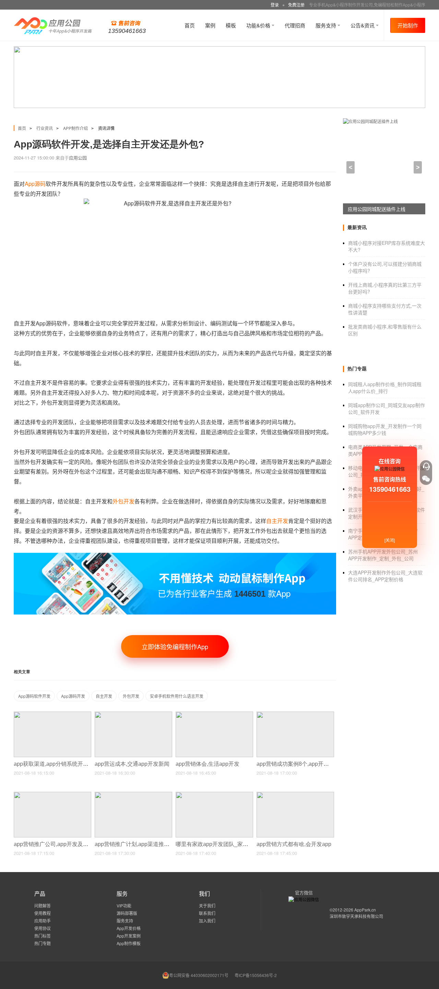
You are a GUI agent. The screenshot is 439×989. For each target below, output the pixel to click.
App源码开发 (73, 696)
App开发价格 (129, 928)
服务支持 (326, 25)
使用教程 (42, 913)
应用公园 (78, 157)
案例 (210, 25)
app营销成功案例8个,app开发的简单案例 (307, 764)
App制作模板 (129, 943)
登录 (275, 5)
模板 (231, 25)
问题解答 (42, 905)
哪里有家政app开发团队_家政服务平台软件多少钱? (239, 844)
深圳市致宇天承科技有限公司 (356, 916)
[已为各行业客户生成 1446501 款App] (175, 556)
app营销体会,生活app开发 (208, 764)
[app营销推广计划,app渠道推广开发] (133, 795)
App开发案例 (129, 936)
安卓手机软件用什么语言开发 (176, 696)
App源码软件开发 (34, 696)
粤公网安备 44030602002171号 (198, 975)
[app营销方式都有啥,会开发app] (295, 795)
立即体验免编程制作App (175, 646)
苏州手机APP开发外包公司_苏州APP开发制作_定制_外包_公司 (383, 555)
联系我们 (207, 913)
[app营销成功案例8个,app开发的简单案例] (295, 714)
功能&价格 (259, 25)
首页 (190, 25)
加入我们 (207, 921)
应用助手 (42, 921)
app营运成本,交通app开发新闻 (133, 764)
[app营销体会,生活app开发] (214, 714)
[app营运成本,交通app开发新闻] (133, 714)
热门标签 (42, 936)
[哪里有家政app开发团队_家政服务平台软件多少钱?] (214, 795)
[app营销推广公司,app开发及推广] (52, 795)
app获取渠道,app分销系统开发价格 (57, 764)
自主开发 (104, 696)
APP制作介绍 (75, 128)
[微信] (426, 479)
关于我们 (207, 905)
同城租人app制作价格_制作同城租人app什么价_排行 (385, 387)
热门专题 (42, 943)
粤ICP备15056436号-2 (256, 975)
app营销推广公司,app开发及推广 (54, 844)
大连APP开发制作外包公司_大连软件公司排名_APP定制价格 (385, 576)
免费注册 (296, 5)
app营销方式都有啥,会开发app (295, 844)
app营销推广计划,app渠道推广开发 (138, 844)
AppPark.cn (365, 910)
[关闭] (389, 540)
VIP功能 (124, 905)
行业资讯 (44, 128)
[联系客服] (426, 466)
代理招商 (295, 25)
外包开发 (131, 696)
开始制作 (408, 25)
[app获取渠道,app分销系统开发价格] (52, 714)
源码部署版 (127, 913)
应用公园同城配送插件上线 (376, 208)
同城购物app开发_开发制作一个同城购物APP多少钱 (385, 429)
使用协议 (42, 928)
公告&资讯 (363, 25)
